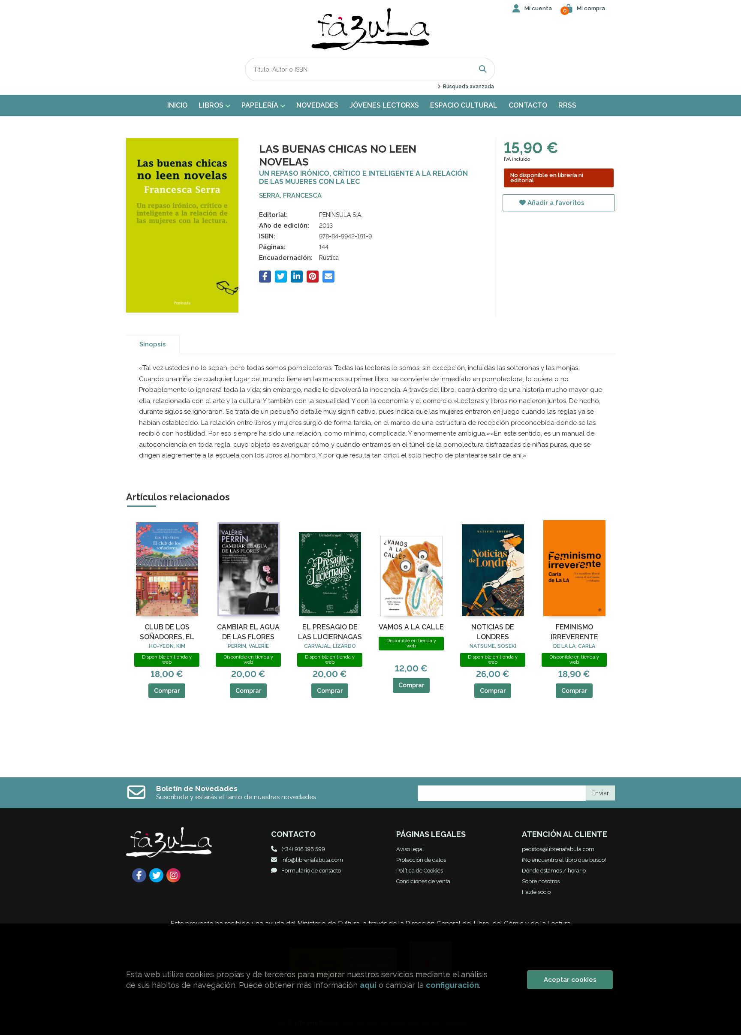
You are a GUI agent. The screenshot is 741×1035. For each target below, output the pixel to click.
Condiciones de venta (423, 881)
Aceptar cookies (570, 980)
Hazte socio (536, 892)
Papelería (260, 105)
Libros (212, 105)
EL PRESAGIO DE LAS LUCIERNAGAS (330, 632)
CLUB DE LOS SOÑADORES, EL (167, 632)
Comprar (167, 690)
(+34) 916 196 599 (303, 849)
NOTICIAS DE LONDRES (492, 632)
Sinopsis (152, 344)
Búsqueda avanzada (468, 87)
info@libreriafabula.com (312, 860)
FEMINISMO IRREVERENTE (574, 632)
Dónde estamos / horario (554, 870)
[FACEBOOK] (139, 875)
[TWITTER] (156, 875)
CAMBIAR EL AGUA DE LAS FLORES (248, 632)
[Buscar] (482, 69)
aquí (368, 985)
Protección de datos (421, 860)
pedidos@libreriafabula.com (558, 849)
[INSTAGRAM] (173, 875)
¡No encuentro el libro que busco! (564, 860)
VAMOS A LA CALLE (411, 627)
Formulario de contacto (311, 870)
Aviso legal (410, 849)
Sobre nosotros (541, 881)
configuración (452, 985)
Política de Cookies (419, 870)
